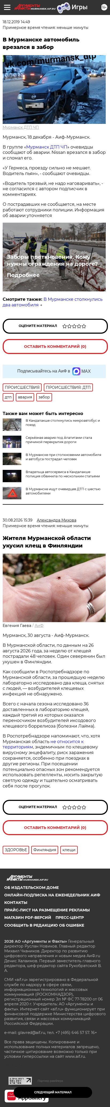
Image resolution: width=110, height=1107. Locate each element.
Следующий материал (53, 1092)
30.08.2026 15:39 (18, 520)
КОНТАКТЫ (15, 902)
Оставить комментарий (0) (55, 346)
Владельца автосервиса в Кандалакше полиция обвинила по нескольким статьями (63, 474)
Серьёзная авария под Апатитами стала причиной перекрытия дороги (59, 440)
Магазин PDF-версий (27, 917)
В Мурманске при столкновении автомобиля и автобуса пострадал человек (63, 457)
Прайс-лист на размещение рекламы (47, 910)
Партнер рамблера (50, 1080)
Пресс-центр (70, 917)
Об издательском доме (31, 887)
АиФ (39, 625)
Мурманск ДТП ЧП (21, 127)
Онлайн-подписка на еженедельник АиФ (52, 895)
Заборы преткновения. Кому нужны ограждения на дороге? (52, 260)
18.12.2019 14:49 (16, 22)
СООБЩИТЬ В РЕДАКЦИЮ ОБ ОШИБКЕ (44, 925)
